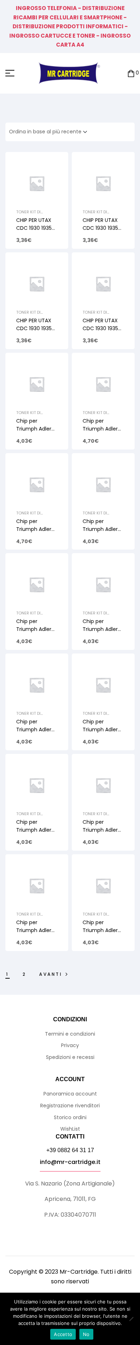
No (86, 1334)
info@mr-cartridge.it (70, 1162)
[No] (131, 1318)
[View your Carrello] (131, 73)
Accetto (63, 1334)
